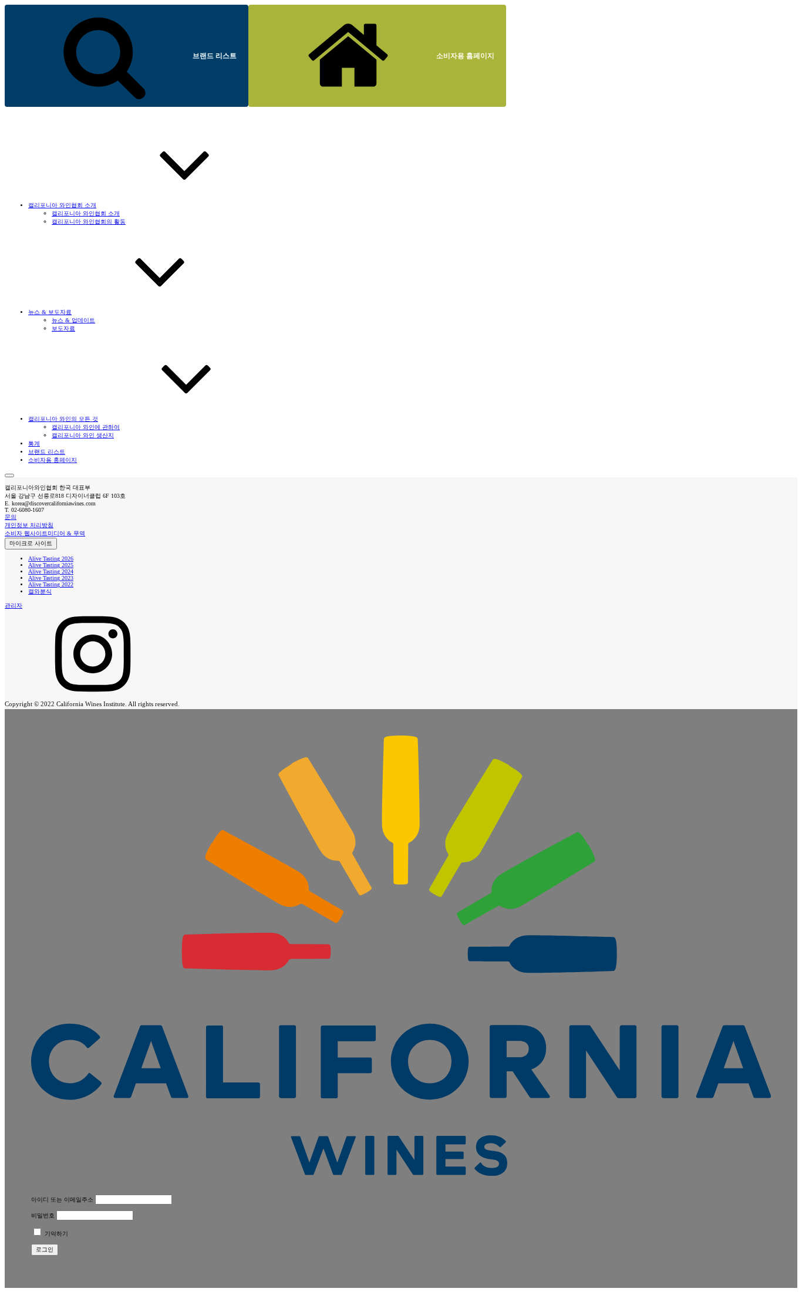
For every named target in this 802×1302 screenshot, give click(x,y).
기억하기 (55, 1233)
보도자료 (63, 328)
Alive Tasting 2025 (50, 565)
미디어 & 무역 (66, 533)
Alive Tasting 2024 (50, 571)
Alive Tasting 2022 (50, 584)
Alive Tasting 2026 (50, 558)
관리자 (13, 605)
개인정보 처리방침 (29, 525)
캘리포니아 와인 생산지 (83, 435)
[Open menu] (9, 475)
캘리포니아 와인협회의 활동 (89, 221)
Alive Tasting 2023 (50, 578)
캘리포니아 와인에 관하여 (86, 427)
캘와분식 (40, 591)
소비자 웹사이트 (26, 533)
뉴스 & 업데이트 (73, 320)
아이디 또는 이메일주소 (62, 1199)
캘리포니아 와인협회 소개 (86, 213)
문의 (10, 517)
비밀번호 (43, 1215)
